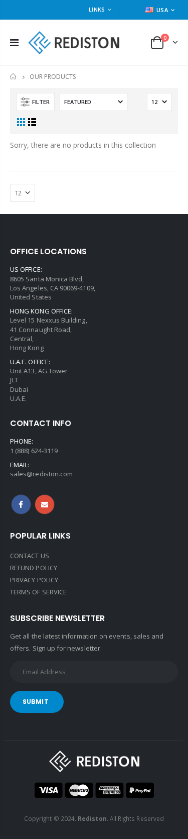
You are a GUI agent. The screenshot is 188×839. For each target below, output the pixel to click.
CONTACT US (29, 555)
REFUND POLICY (33, 567)
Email (45, 504)
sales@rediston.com (41, 473)
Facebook (21, 504)
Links (97, 9)
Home (14, 76)
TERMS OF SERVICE (38, 591)
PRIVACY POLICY (34, 579)
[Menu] (14, 42)
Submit (36, 701)
